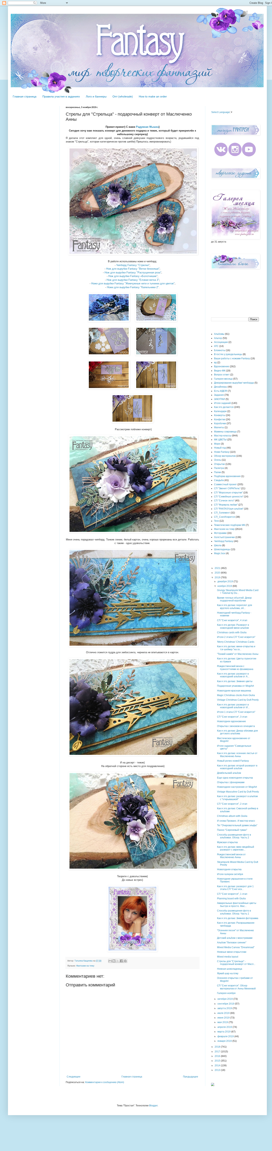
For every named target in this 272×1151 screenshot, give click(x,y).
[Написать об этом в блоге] (114, 961)
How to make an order (153, 96)
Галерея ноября (226, 993)
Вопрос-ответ (222, 374)
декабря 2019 (225, 581)
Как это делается (224, 407)
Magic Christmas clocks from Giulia (236, 695)
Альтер (218, 338)
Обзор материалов (225, 456)
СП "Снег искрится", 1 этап (232, 894)
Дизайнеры (220, 386)
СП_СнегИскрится (224, 517)
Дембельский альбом (229, 773)
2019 (218, 577)
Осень (217, 460)
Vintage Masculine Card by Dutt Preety (238, 791)
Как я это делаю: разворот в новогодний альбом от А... (233, 675)
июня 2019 (223, 1017)
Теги (216, 521)
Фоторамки (220, 533)
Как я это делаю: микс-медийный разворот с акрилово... (235, 848)
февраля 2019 (225, 1036)
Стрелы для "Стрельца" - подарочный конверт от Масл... (236, 962)
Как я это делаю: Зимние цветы (234, 681)
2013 (218, 1070)
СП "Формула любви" (226, 504)
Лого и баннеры (96, 96)
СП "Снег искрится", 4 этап (232, 620)
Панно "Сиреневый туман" (232, 830)
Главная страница (24, 96)
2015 (218, 1060)
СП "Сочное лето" (224, 500)
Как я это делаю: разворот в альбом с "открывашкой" (237, 797)
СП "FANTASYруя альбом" (228, 508)
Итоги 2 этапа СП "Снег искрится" (236, 637)
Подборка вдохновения (227, 476)
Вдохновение (221, 366)
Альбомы (219, 334)
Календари (220, 411)
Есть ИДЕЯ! (220, 391)
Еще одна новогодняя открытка (235, 777)
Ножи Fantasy (221, 452)
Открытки (219, 464)
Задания (219, 395)
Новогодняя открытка (229, 869)
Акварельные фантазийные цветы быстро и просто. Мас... (236, 904)
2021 (218, 568)
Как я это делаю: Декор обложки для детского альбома (237, 732)
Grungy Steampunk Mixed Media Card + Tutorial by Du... (237, 591)
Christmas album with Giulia (232, 816)
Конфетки (219, 419)
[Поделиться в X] (118, 961)
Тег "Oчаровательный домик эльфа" (237, 825)
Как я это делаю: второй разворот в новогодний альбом (237, 767)
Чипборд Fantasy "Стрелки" (133, 265)
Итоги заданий (222, 403)
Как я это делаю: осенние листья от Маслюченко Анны (237, 754)
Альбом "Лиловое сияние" (231, 942)
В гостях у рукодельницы (228, 354)
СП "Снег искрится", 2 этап (232, 803)
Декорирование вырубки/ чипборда (234, 382)
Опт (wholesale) (123, 96)
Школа (217, 545)
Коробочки (220, 423)
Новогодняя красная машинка (234, 690)
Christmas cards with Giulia (232, 632)
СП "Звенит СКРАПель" (227, 488)
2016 (218, 1056)
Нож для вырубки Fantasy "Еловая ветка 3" (133, 279)
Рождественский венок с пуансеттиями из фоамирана (235, 667)
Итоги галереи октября (230, 874)
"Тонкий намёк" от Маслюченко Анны (237, 654)
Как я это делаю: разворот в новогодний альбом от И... (233, 706)
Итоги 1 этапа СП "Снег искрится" (236, 712)
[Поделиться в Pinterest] (125, 961)
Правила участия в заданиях (61, 96)
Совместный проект (225, 484)
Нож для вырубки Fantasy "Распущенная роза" (133, 272)
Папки (217, 472)
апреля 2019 (225, 1027)
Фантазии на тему (85, 965)
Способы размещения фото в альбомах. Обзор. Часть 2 (234, 836)
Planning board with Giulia (231, 898)
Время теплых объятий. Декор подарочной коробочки (234, 599)
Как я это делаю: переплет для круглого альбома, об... (234, 606)
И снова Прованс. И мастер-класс (236, 820)
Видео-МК (219, 370)
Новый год (220, 447)
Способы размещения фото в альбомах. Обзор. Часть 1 (234, 912)
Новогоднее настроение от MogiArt (237, 787)
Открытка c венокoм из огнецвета (236, 726)
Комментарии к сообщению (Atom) (104, 1082)
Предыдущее (190, 1076)
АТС (216, 346)
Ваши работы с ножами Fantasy (232, 358)
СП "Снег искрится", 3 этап (232, 716)
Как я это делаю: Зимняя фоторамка (237, 918)
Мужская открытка (227, 842)
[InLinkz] (212, 1084)
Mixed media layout (227, 956)
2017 (218, 1051)
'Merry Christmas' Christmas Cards (235, 641)
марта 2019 (224, 1031)
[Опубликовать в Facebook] (121, 961)
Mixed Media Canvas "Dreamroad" (235, 947)
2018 (218, 1046)
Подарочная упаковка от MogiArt (235, 686)
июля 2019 (223, 1013)
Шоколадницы (222, 549)
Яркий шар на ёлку (227, 973)
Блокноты (219, 350)
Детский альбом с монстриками (234, 938)
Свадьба (219, 480)
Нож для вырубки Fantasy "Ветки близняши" (132, 268)
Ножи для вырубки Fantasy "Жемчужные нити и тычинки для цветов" (133, 283)
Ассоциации (221, 342)
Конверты (219, 415)
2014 (218, 1065)
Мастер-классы (222, 435)
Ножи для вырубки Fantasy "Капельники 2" (133, 287)
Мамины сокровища (225, 431)
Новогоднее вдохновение (231, 721)
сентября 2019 (226, 1003)
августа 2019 (225, 1008)
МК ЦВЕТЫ (220, 439)
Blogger (153, 1105)
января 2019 (224, 1041)
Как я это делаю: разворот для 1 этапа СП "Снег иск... (235, 888)
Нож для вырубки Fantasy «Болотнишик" (133, 276)
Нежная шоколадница (229, 968)
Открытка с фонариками (231, 782)
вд (215, 362)
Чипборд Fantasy (223, 541)
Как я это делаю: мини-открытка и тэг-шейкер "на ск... (236, 648)
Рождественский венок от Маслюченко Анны (231, 856)
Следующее (73, 1076)
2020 (218, 572)
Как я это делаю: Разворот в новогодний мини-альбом (233, 626)
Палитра (219, 468)
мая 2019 (223, 1022)
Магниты (219, 427)
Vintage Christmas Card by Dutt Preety (238, 699)
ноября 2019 (225, 586)
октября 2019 (225, 999)
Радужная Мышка (147, 126)
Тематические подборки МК (229, 525)
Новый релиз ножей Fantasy (233, 760)
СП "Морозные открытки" (228, 492)
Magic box (219, 553)
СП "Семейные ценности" (228, 496)
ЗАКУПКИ (219, 399)
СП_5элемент (222, 512)
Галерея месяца (223, 378)
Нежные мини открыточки (231, 952)
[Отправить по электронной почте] (110, 961)
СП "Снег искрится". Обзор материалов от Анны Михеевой (236, 987)
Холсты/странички (224, 537)
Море (217, 443)
